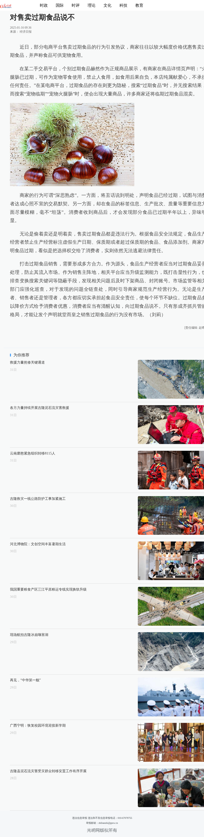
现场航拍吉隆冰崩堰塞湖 (29, 635)
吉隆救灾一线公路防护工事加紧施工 (38, 499)
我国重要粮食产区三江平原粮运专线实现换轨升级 (48, 589)
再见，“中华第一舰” (25, 680)
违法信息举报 (79, 818)
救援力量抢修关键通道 (27, 362)
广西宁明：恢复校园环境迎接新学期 (38, 725)
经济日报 (26, 31)
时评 (76, 5)
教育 (139, 5)
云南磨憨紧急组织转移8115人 (32, 453)
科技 (123, 5)
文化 (107, 5)
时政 (44, 5)
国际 (60, 5)
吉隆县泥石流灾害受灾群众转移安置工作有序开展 (48, 771)
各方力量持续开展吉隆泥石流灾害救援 (39, 408)
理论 (92, 5)
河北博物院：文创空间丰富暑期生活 (38, 544)
